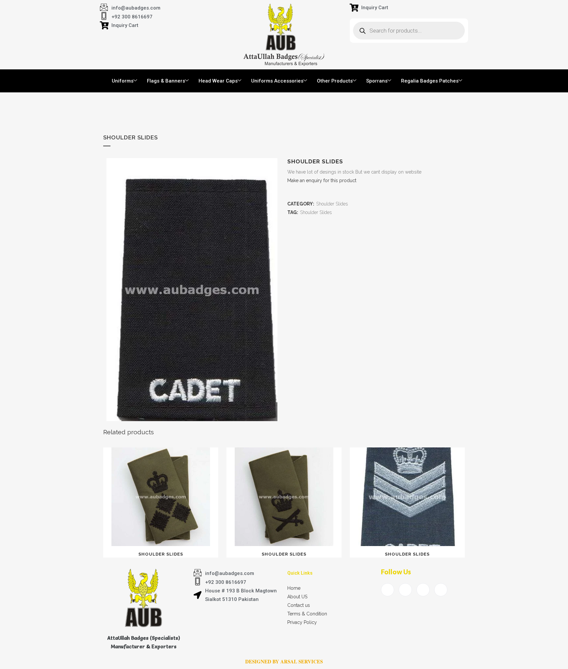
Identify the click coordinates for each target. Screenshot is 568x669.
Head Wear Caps (218, 81)
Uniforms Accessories (277, 81)
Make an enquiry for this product (321, 180)
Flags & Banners (166, 81)
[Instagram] (440, 589)
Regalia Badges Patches (430, 81)
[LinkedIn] (423, 589)
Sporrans (377, 81)
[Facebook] (387, 589)
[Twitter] (405, 589)
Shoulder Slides (332, 203)
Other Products (335, 81)
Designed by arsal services (284, 661)
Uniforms (122, 81)
